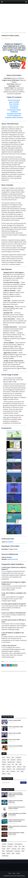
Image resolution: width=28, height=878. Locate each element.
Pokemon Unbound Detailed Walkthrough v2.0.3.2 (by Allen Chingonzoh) (15, 794)
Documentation (18, 844)
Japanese (14, 848)
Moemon (19, 766)
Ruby (3, 771)
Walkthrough (5, 855)
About (14, 873)
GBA (10, 661)
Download (14, 112)
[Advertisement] (14, 18)
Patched (14, 661)
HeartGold (8, 766)
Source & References (14, 115)
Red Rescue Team (21, 769)
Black (3, 757)
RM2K (23, 851)
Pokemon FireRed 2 (9, 32)
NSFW (23, 848)
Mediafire (10, 542)
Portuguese (17, 851)
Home (2, 32)
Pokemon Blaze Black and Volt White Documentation (17, 814)
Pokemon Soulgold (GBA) (14, 720)
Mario (14, 766)
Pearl (24, 766)
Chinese (4, 844)
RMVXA (8, 853)
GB (13, 764)
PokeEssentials (9, 851)
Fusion (8, 764)
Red (14, 769)
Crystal (4, 759)
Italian (8, 848)
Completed (18, 757)
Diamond (13, 759)
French (15, 846)
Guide (3, 848)
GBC (20, 764)
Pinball (3, 769)
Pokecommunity (12, 559)
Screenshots (14, 108)
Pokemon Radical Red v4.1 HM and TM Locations (17, 827)
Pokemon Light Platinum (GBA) (15, 726)
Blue (13, 757)
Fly (3, 38)
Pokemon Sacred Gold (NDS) (15, 746)
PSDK (3, 851)
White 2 (4, 773)
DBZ (8, 759)
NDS (19, 848)
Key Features (14, 106)
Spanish (18, 853)
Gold (3, 766)
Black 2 (8, 757)
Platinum (9, 769)
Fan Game (9, 846)
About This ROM (14, 102)
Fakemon (19, 762)
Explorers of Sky (11, 762)
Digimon (19, 759)
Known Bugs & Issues (14, 110)
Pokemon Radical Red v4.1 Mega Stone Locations (16, 833)
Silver (7, 771)
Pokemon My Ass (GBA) (14, 739)
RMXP (13, 853)
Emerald (4, 762)
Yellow (8, 773)
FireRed (6, 661)
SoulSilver (13, 771)
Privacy (18, 873)
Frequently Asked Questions (14, 117)
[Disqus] (14, 694)
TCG (18, 771)
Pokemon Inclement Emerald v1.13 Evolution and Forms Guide (16, 820)
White (22, 771)
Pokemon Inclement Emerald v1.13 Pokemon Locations (16, 807)
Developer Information (14, 114)
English (4, 846)
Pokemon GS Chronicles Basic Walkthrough (15, 801)
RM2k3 (3, 853)
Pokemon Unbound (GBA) (14, 733)
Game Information (14, 100)
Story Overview (14, 104)
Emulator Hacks (12, 875)
